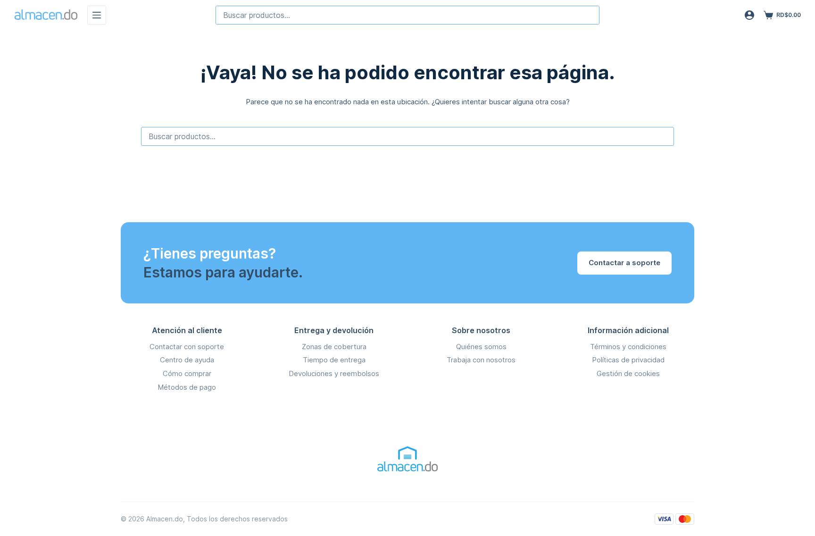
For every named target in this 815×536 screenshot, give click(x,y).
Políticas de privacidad (628, 359)
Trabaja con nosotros (481, 359)
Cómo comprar (187, 373)
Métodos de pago (187, 387)
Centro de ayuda (187, 359)
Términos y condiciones (628, 346)
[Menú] (96, 15)
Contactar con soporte (187, 346)
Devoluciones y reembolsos (334, 373)
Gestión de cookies (628, 373)
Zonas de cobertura (334, 346)
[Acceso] (749, 15)
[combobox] (407, 15)
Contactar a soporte (624, 262)
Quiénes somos (481, 346)
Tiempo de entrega (334, 359)
